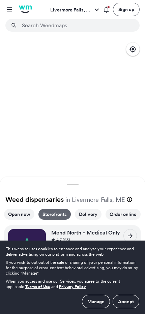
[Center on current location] (133, 49)
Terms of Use (38, 286)
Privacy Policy (72, 286)
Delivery (88, 214)
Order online (123, 214)
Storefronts (54, 214)
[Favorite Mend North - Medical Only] (38, 236)
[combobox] (76, 25)
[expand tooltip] (129, 199)
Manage (96, 302)
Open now (19, 214)
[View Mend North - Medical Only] (130, 236)
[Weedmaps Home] (25, 9)
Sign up (126, 9)
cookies (45, 248)
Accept (126, 302)
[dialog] (72, 277)
